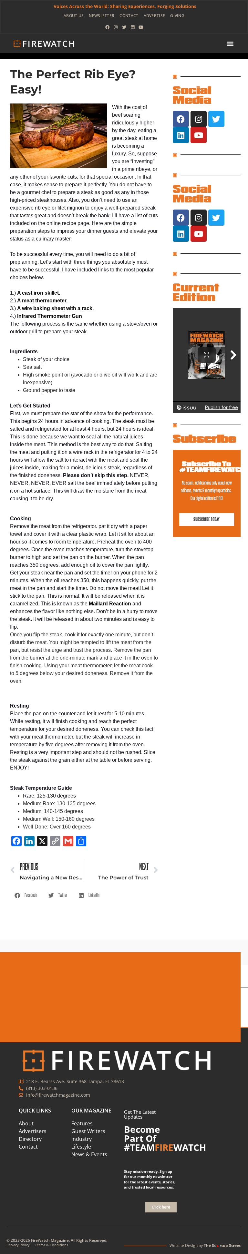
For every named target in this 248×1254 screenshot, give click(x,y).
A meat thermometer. (42, 300)
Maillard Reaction (110, 603)
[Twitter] (124, 27)
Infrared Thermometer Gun (49, 316)
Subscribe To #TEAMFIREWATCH (211, 467)
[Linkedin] (132, 27)
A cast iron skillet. (38, 293)
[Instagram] (115, 27)
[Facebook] (107, 27)
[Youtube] (141, 27)
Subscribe (204, 438)
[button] (230, 43)
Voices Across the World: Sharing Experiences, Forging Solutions (125, 6)
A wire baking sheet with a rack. (55, 308)
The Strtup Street (222, 1245)
